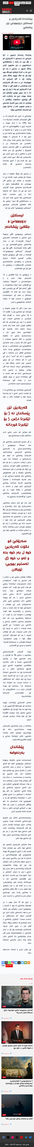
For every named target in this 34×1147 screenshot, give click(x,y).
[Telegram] (15, 962)
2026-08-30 (6, 1018)
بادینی (11, 3)
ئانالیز (12, 33)
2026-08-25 (6, 1091)
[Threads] (19, 962)
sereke (9, 966)
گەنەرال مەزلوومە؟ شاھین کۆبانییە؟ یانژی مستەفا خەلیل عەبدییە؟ (18, 1011)
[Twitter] (22, 962)
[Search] (27, 11)
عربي (23, 3)
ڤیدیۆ (10, 33)
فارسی (17, 4)
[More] (28, 962)
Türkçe (28, 3)
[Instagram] (12, 962)
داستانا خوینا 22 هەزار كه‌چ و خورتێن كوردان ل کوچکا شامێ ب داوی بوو (17, 1047)
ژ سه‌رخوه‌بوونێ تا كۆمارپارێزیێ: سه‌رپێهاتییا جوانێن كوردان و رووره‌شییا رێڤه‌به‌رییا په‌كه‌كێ (19, 1083)
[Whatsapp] (9, 962)
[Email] (25, 962)
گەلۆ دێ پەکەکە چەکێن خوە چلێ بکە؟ (19, 1119)
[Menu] (31, 11)
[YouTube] (21, 1137)
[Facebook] (3, 962)
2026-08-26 (6, 1053)
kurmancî (17, 3)
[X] (6, 962)
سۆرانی (6, 3)
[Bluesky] (30, 1137)
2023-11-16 (4, 33)
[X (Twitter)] (8, 1137)
